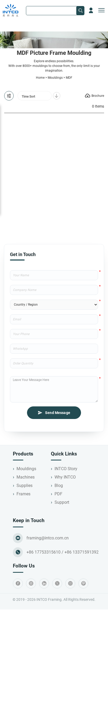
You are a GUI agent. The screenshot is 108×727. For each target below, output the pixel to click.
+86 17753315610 (43, 552)
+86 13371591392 (81, 552)
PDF (58, 493)
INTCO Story (66, 468)
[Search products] (80, 10)
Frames (23, 493)
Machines (26, 477)
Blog (59, 485)
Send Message (57, 413)
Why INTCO (65, 477)
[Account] (91, 10)
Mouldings (55, 77)
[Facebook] (18, 583)
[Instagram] (31, 583)
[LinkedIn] (44, 583)
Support (62, 502)
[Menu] (101, 10)
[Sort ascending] (56, 95)
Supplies (25, 485)
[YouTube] (70, 583)
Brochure (97, 96)
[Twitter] (57, 583)
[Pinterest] (83, 583)
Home (40, 77)
